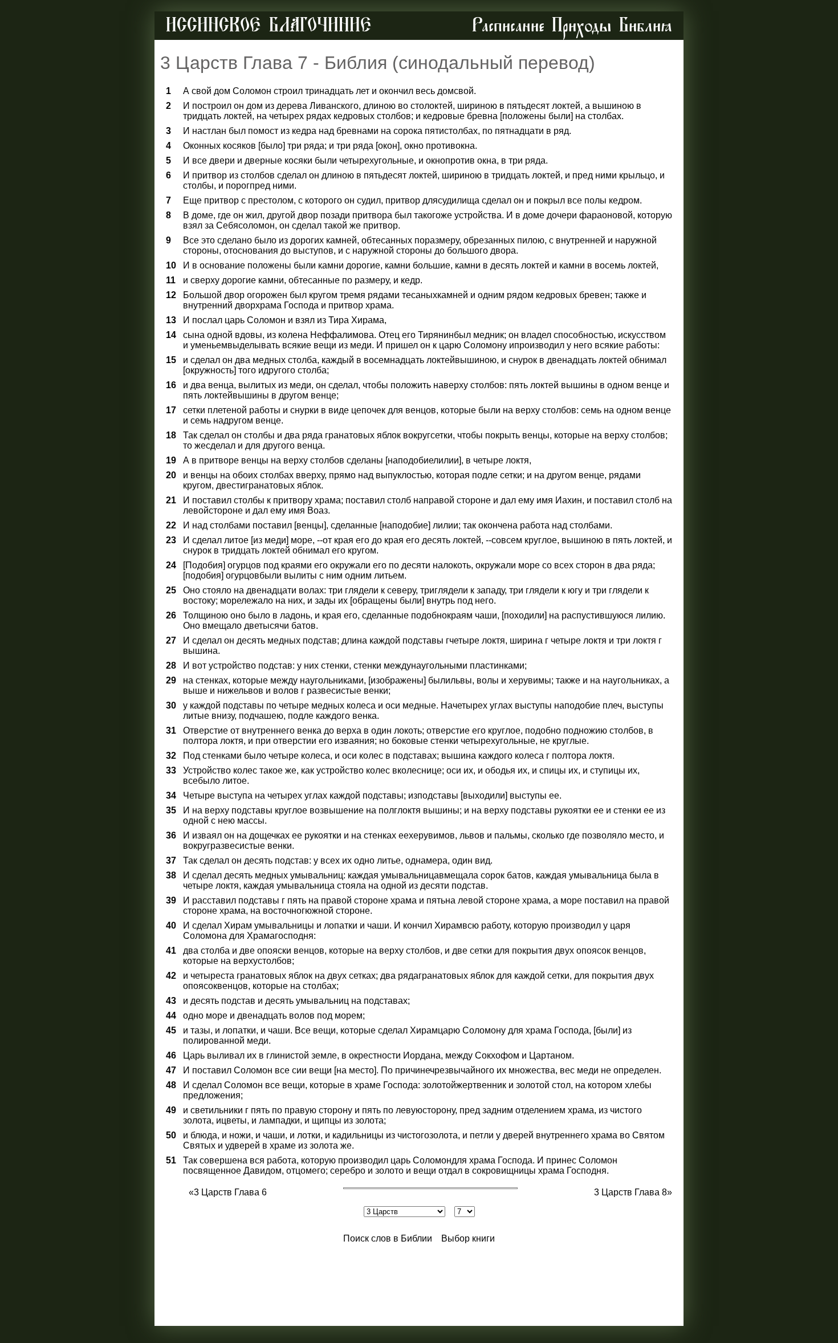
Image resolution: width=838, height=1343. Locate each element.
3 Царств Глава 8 (630, 1192)
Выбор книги (468, 1238)
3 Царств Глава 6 (230, 1192)
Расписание (508, 25)
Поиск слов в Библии (387, 1238)
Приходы (582, 25)
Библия (645, 25)
